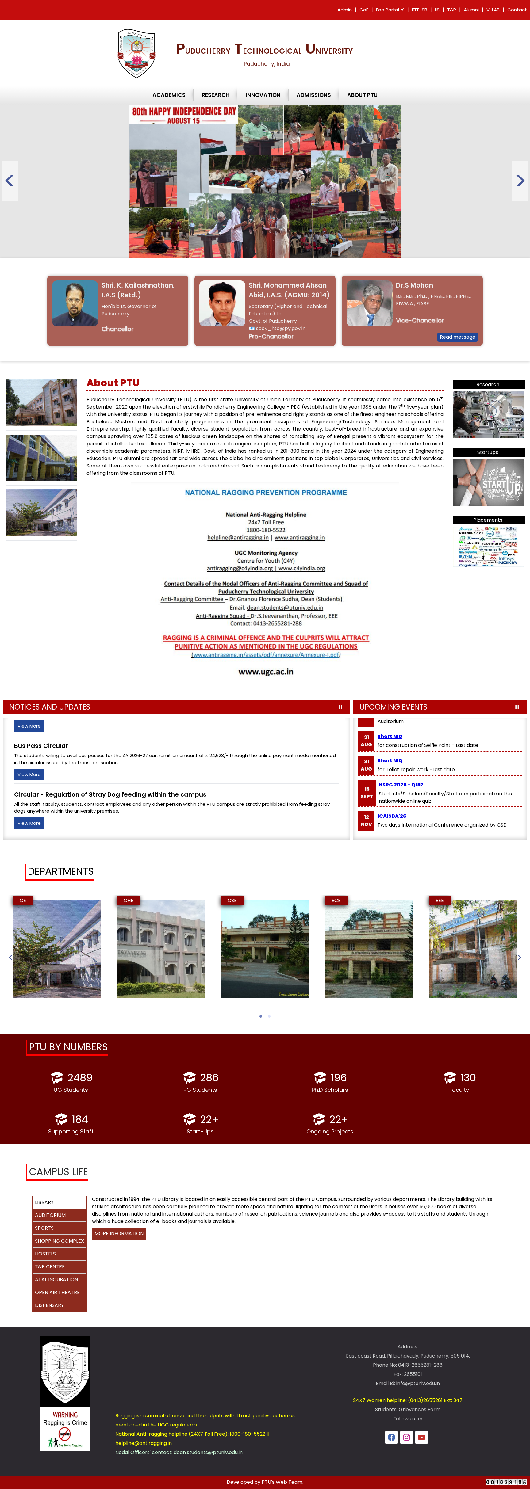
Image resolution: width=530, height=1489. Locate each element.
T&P (451, 9)
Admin (344, 9)
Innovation (263, 95)
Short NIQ (390, 736)
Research (215, 95)
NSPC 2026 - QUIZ (401, 784)
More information (119, 1233)
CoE (363, 9)
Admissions (314, 95)
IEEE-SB (419, 9)
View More (29, 726)
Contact (517, 9)
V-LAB (493, 9)
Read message (457, 337)
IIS (437, 9)
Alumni (471, 9)
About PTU (362, 95)
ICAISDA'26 (392, 816)
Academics (169, 95)
